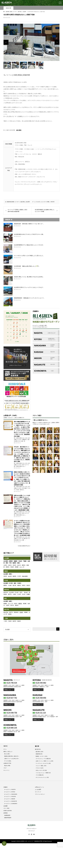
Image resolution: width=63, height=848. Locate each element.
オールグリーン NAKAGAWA (10, 794)
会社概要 (5, 806)
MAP (20, 686)
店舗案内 (5, 787)
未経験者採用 (7, 815)
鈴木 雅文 (18, 130)
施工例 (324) (38, 749)
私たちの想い (7, 753)
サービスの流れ (7, 761)
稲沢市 (14, 576)
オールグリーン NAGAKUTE (10, 801)
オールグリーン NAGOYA (10, 789)
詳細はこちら (7, 689)
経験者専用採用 (7, 817)
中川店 (6, 580)
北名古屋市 (25, 576)
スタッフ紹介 (6, 808)
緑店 (5, 598)
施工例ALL (23, 201)
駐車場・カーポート (15, 201)
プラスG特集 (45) (39, 775)
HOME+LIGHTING (8, 810)
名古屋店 (6, 558)
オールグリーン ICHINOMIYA (10, 803)
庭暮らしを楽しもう (8, 751)
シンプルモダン (37, 201)
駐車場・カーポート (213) (41, 756)
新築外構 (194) (39, 753)
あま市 (10, 576)
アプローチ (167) (39, 768)
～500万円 (52, 201)
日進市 (21, 612)
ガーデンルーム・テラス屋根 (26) (43, 758)
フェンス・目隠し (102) (41, 765)
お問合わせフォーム (39, 787)
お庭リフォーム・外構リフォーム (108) (44, 761)
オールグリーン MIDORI (9, 798)
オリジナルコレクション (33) (42, 777)
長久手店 (6, 609)
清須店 (6, 571)
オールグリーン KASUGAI (10, 796)
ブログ (5, 768)
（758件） (14, 415)
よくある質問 (38, 789)
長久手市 (6, 612)
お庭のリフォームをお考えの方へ (11, 758)
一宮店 (6, 618)
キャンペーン (6, 770)
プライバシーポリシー (40, 794)
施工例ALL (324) (39, 751)
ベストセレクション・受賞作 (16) (43, 772)
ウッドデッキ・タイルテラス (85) (43, 763)
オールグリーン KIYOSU (9, 791)
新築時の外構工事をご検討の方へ (11, 756)
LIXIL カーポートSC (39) (41, 770)
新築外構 (8, 8)
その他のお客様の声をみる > (24, 545)
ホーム (5, 749)
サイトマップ (38, 791)
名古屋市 (28, 201)
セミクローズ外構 (45, 201)
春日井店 (6, 589)
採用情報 (5, 813)
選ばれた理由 (7, 765)
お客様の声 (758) (7, 763)
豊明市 (20, 603)
